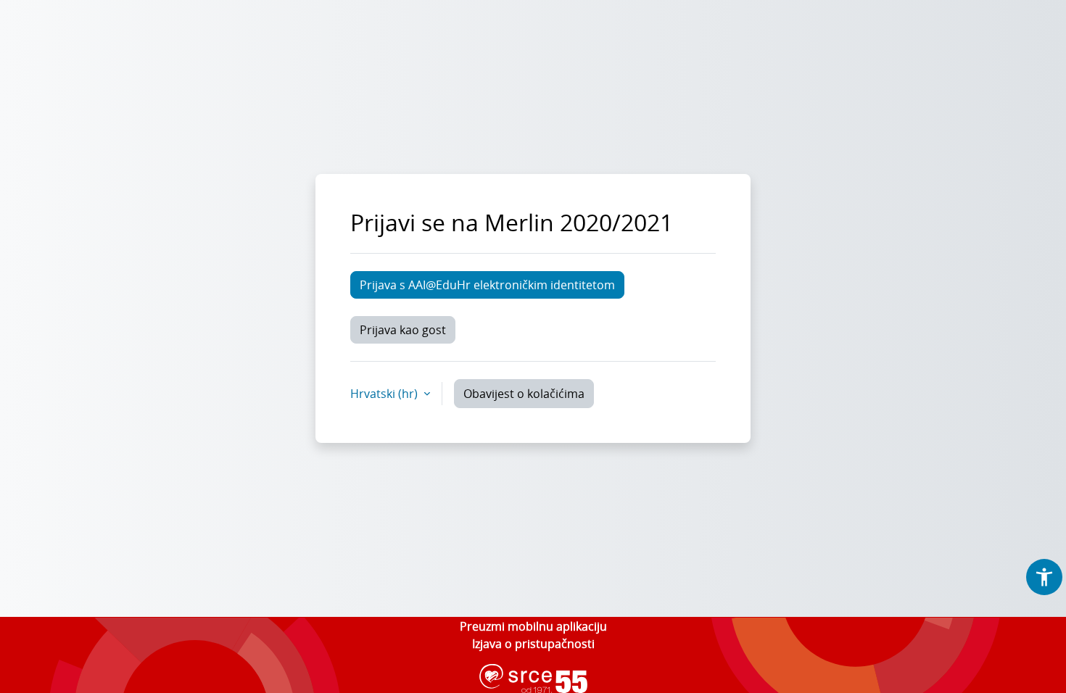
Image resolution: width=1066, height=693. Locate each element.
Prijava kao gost (403, 330)
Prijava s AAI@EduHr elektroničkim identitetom (487, 285)
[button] (1044, 577)
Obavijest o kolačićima (523, 394)
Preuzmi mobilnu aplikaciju (533, 626)
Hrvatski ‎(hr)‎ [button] (385, 394)
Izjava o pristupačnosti (533, 644)
